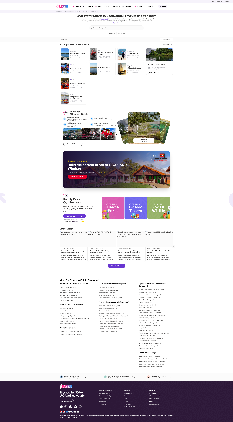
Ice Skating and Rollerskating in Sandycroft (152, 315)
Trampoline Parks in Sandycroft (148, 346)
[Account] (175, 6)
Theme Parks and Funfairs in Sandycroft (111, 323)
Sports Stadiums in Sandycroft (108, 318)
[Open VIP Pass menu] (132, 6)
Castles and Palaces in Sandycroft (109, 305)
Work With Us (225, 1)
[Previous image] (148, 54)
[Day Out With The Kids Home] (62, 6)
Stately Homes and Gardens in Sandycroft (111, 321)
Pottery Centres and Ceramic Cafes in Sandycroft (154, 333)
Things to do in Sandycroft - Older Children (152, 364)
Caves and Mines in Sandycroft (108, 308)
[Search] (171, 6)
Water (87, 11)
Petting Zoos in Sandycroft (107, 292)
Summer (78, 6)
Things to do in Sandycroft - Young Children (152, 361)
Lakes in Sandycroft (66, 311)
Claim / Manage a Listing (155, 396)
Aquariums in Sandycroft (106, 287)
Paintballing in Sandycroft (146, 330)
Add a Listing (216, 1)
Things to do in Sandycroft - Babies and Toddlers (153, 359)
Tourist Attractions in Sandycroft (109, 326)
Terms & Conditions (154, 404)
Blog (149, 6)
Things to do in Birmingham (106, 396)
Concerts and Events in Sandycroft (149, 297)
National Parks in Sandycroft (68, 295)
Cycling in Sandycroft (145, 302)
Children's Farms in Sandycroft (108, 290)
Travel (139, 6)
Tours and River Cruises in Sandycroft (110, 328)
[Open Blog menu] (153, 6)
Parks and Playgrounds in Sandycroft (71, 297)
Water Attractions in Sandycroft (72, 304)
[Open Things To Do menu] (108, 6)
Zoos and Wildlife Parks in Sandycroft (110, 297)
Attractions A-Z (103, 401)
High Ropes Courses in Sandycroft (70, 292)
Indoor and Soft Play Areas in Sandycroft (151, 320)
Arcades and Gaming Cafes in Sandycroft (151, 289)
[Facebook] (61, 407)
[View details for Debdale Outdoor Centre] (159, 61)
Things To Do (102, 6)
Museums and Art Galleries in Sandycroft (111, 313)
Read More (116, 23)
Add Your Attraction (154, 398)
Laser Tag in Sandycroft (146, 328)
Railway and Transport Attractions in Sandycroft (113, 316)
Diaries (115, 6)
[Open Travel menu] (143, 6)
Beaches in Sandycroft (66, 308)
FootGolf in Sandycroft (145, 307)
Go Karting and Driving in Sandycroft (150, 310)
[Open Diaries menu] (120, 6)
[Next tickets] (116, 134)
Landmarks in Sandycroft (106, 311)
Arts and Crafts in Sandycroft (148, 292)
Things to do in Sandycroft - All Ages (150, 356)
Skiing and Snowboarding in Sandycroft (151, 338)
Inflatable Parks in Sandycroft (148, 323)
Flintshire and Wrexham (70, 11)
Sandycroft (81, 11)
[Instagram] (75, 407)
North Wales (59, 11)
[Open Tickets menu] (92, 6)
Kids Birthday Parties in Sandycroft (149, 325)
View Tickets (111, 33)
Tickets (88, 6)
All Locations (102, 404)
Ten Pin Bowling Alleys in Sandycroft (150, 343)
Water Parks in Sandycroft (67, 321)
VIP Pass (128, 6)
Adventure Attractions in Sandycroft (74, 284)
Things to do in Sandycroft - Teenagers (150, 366)
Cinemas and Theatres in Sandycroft (150, 295)
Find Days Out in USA (129, 407)
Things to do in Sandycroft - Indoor (70, 331)
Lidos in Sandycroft (65, 313)
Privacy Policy (152, 401)
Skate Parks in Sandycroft (147, 335)
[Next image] (170, 54)
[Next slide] (169, 208)
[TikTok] (70, 407)
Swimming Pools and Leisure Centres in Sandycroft (75, 318)
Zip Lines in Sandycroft (66, 300)
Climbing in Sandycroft (66, 290)
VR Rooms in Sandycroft (146, 348)
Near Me (164, 6)
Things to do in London (105, 393)
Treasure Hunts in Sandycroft (108, 331)
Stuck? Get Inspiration (104, 398)
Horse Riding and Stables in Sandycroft (150, 312)
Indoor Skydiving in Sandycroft (148, 318)
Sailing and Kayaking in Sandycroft (70, 316)
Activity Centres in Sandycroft (69, 287)
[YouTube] (80, 407)
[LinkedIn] (65, 407)
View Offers (121, 33)
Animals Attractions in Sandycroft (112, 284)
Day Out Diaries (128, 393)
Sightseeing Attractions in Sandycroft (114, 302)
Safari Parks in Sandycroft (107, 295)
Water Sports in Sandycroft (68, 323)
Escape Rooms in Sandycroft (147, 305)
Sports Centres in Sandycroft (147, 340)
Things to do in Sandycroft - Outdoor (71, 334)
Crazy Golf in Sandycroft (146, 300)
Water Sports (94, 11)
